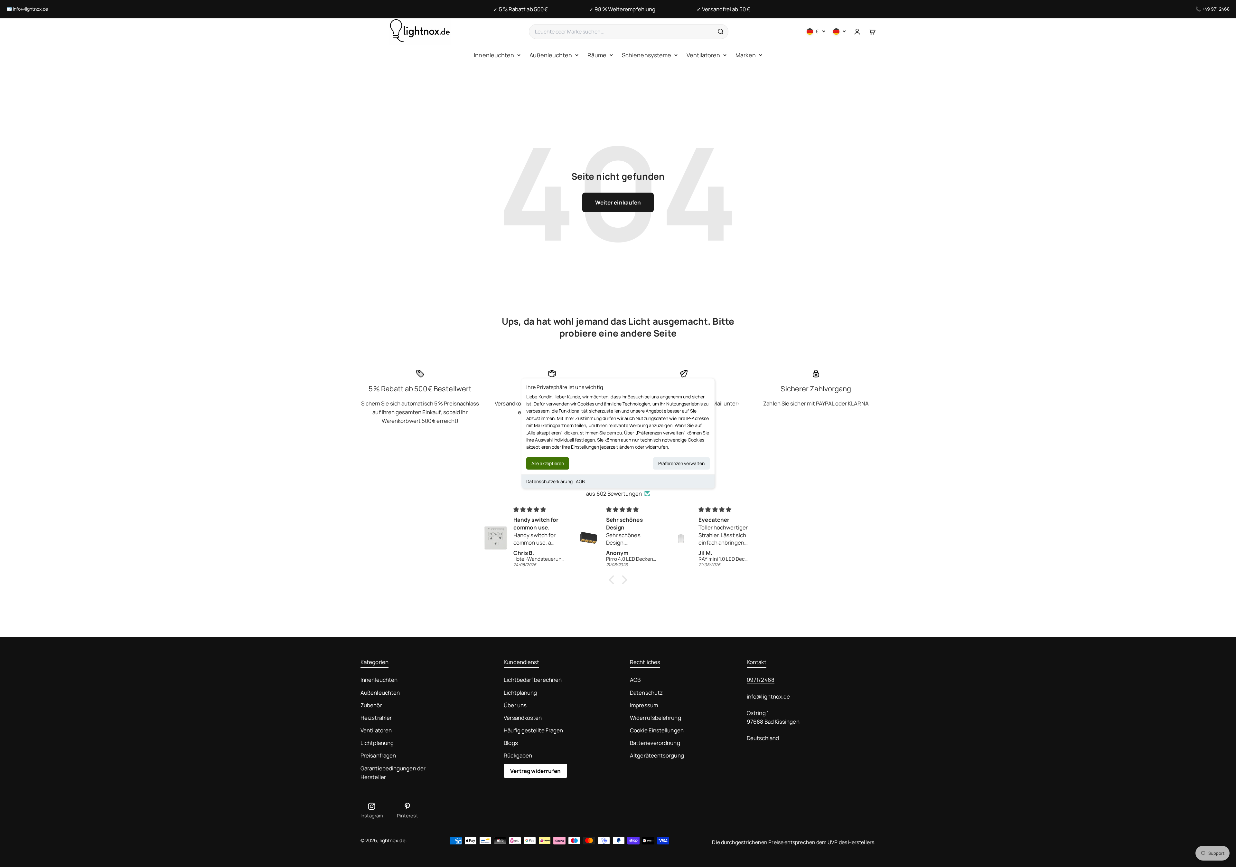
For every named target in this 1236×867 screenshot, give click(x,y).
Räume (596, 55)
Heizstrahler (376, 717)
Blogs (511, 743)
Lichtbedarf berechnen (533, 679)
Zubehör (371, 705)
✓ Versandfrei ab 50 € (723, 9)
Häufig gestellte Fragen (533, 730)
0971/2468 (760, 679)
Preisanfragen (378, 755)
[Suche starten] (720, 31)
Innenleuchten (494, 55)
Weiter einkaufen (618, 202)
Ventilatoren (703, 55)
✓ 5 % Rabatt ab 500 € (520, 9)
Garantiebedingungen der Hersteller (393, 773)
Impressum (644, 705)
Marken (745, 55)
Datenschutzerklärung (549, 481)
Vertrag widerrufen (535, 771)
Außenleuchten (550, 55)
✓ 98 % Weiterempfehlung (622, 9)
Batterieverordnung (655, 743)
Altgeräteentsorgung (657, 755)
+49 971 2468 (1216, 9)
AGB (580, 481)
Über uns (515, 705)
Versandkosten (523, 717)
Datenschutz (646, 692)
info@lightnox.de (30, 9)
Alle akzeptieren (547, 463)
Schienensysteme (646, 55)
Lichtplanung (377, 743)
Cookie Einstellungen (657, 730)
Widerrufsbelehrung (655, 717)
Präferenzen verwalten (681, 463)
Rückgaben (518, 755)
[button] (613, 579)
